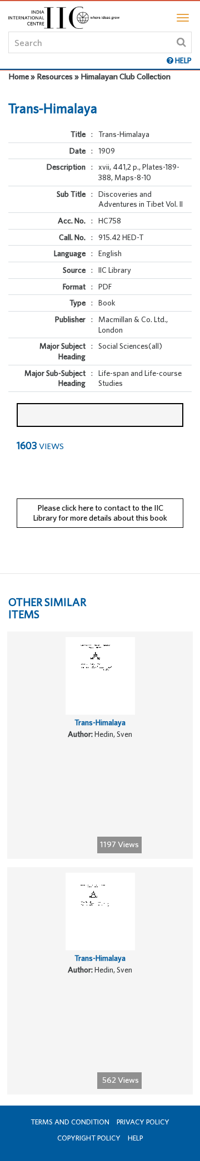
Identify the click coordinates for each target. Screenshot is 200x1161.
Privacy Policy (143, 1122)
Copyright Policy (89, 1138)
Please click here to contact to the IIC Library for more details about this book (100, 513)
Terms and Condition (70, 1122)
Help (135, 1138)
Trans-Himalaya (100, 722)
